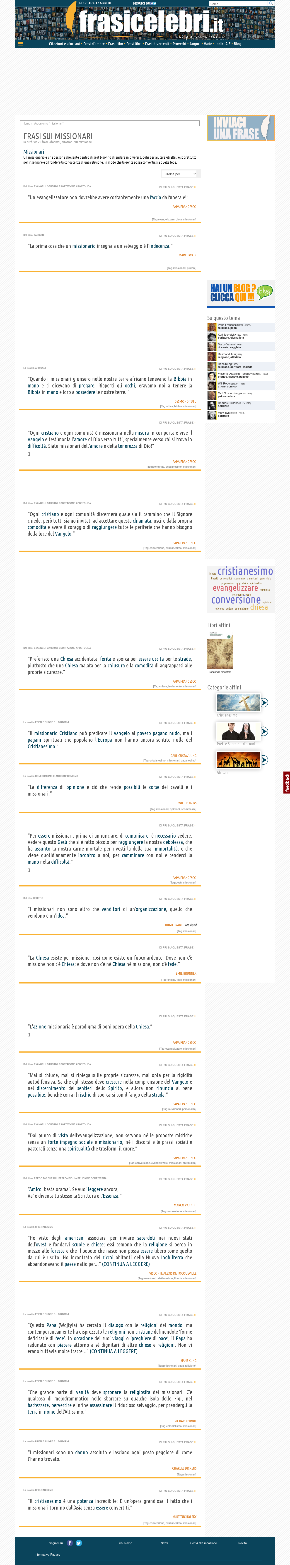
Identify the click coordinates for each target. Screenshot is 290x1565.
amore (80, 439)
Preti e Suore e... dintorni (52, 722)
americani (75, 1238)
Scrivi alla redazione (203, 1543)
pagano (160, 733)
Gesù (62, 842)
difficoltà (37, 446)
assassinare (101, 1405)
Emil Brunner (186, 973)
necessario (165, 836)
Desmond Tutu (185, 401)
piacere (64, 1345)
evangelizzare (166, 219)
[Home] (145, 20)
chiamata (142, 521)
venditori (111, 909)
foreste (58, 1251)
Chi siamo (125, 1543)
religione (158, 1244)
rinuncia (164, 1088)
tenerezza (128, 446)
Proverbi (179, 43)
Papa (51, 1325)
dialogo (115, 1325)
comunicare (136, 836)
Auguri (195, 43)
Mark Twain (187, 255)
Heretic (38, 898)
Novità (242, 1543)
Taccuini (39, 235)
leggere (95, 1189)
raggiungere (104, 527)
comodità (37, 527)
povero (144, 733)
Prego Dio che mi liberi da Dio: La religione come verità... (71, 1178)
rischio (85, 1095)
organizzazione (151, 909)
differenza (47, 787)
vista (63, 1135)
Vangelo (36, 439)
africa (169, 406)
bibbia (178, 406)
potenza (85, 1501)
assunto (42, 849)
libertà (178, 1278)
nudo (174, 733)
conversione (157, 548)
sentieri (85, 1088)
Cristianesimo (41, 746)
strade (184, 659)
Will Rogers (187, 803)
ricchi (108, 1257)
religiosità (140, 1392)
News (164, 1543)
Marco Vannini (185, 1205)
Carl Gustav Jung (183, 756)
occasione (83, 1338)
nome (49, 1412)
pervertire (61, 1405)
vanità (82, 1392)
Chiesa (66, 659)
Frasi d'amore (94, 43)
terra (33, 1412)
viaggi (118, 1338)
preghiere (141, 1338)
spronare (112, 1392)
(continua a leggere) (126, 1264)
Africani (40, 367)
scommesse (188, 809)
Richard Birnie (185, 1421)
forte (53, 1142)
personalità (189, 1109)
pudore (191, 268)
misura (142, 433)
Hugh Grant (174, 925)
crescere (114, 1082)
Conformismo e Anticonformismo (56, 776)
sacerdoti (146, 1238)
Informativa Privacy (47, 1554)
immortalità (165, 849)
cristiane (144, 1332)
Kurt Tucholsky (184, 1517)
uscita (158, 659)
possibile (36, 1095)
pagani (34, 740)
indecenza (159, 246)
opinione (75, 787)
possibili (132, 787)
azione (39, 1026)
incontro (86, 855)
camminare (133, 855)
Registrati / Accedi (95, 3)
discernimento (51, 1088)
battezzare (38, 1405)
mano (33, 385)
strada (158, 1095)
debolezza (173, 842)
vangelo (122, 733)
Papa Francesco (184, 207)
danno (81, 1452)
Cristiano (68, 733)
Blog (237, 43)
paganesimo (188, 760)
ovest (41, 1244)
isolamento (175, 686)
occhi (130, 385)
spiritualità (79, 1149)
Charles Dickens (184, 1468)
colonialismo (174, 1426)
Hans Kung (188, 1360)
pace (162, 1338)
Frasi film (115, 43)
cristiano (50, 433)
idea (60, 916)
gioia (179, 219)
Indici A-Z (222, 43)
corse (154, 787)
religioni (149, 1325)
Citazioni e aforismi (64, 43)
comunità (158, 466)
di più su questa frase (177, 187)
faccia (155, 197)
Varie (208, 43)
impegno (68, 1142)
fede (172, 964)
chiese (97, 1244)
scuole (78, 1244)
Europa (105, 740)
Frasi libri (134, 43)
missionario (84, 246)
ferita (105, 659)
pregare (86, 385)
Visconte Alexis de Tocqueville (172, 1273)
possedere (85, 392)
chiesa (163, 686)
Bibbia (180, 379)
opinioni (175, 809)
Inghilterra (172, 1257)
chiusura (116, 665)
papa (181, 1365)
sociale (86, 1142)
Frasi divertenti (157, 43)
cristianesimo (174, 466)
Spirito (115, 1088)
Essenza (110, 1196)
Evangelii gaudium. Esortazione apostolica (62, 186)
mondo (175, 1325)
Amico (35, 1189)
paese (70, 1264)
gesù (179, 882)
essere (144, 659)
